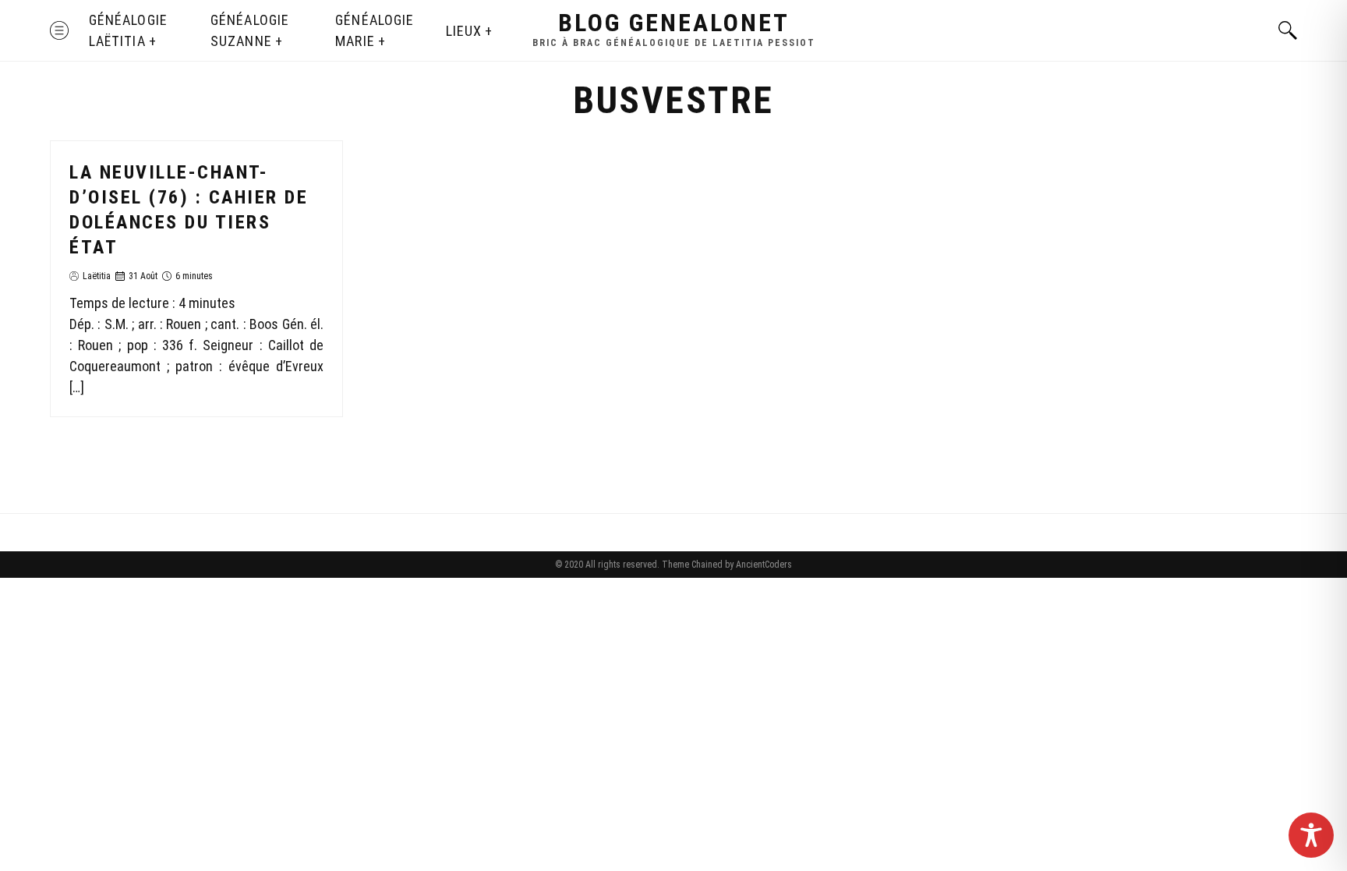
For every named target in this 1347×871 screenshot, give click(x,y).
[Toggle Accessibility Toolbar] (1311, 835)
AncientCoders (763, 564)
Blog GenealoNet (674, 22)
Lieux (464, 31)
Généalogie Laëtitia (128, 30)
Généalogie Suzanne (249, 30)
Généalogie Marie (374, 30)
